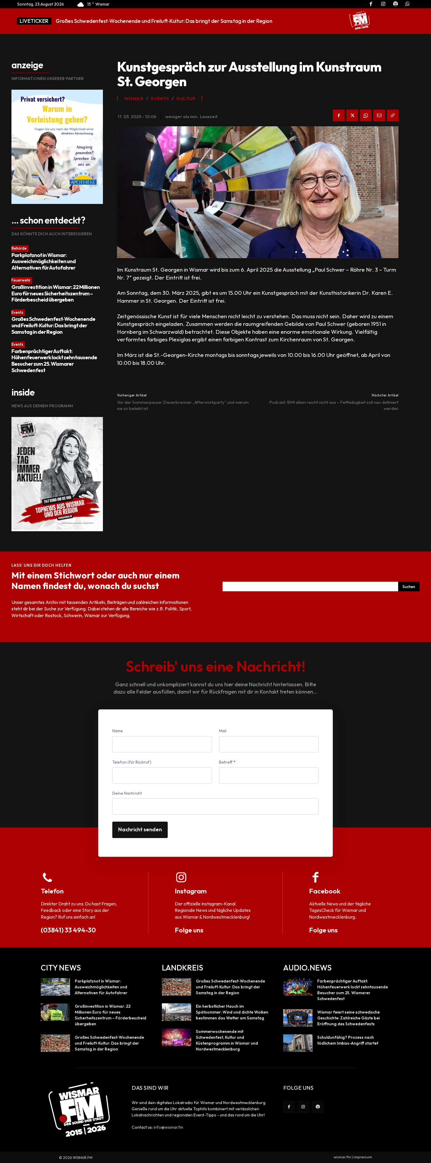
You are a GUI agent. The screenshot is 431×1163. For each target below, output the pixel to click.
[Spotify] (317, 1107)
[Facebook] (339, 115)
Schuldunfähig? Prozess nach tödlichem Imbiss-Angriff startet (347, 1040)
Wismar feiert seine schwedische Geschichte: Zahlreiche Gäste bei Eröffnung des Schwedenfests (348, 1017)
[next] (326, 21)
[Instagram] (303, 1107)
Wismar (133, 98)
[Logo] (359, 20)
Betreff (227, 762)
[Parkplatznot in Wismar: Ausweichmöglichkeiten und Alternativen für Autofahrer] (55, 987)
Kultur (186, 98)
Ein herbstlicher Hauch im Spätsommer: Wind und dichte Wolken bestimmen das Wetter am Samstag (232, 1012)
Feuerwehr (20, 280)
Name (117, 730)
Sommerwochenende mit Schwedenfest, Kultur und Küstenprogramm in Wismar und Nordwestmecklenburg (227, 1040)
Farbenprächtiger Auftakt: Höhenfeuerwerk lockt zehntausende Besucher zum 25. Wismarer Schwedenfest (54, 361)
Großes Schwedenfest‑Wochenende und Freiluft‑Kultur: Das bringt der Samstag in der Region (53, 325)
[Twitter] (352, 115)
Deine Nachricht (127, 793)
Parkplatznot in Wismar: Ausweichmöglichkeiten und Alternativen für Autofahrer (43, 261)
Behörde (19, 248)
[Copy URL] (392, 115)
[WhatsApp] (365, 115)
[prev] (316, 21)
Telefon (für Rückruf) (131, 762)
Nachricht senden (140, 829)
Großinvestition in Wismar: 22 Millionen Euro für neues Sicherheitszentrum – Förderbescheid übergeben (55, 293)
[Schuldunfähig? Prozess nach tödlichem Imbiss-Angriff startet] (298, 1043)
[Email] (379, 115)
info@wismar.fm (168, 1127)
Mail (222, 730)
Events (17, 312)
